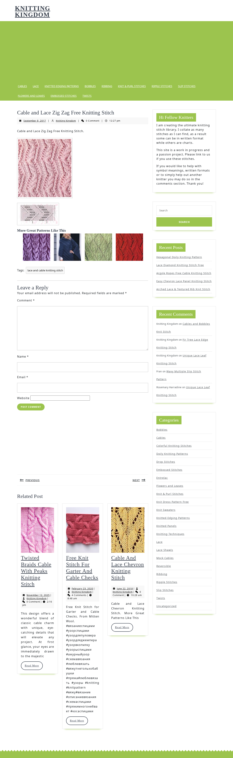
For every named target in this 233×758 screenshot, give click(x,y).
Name (23, 356)
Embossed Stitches (64, 96)
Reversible (163, 566)
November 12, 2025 (38, 595)
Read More (33, 665)
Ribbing (107, 86)
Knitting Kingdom (32, 11)
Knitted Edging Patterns (62, 86)
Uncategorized (166, 606)
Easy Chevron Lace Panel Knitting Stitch (184, 281)
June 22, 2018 (125, 588)
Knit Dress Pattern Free (172, 502)
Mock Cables (165, 558)
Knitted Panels (166, 526)
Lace (36, 86)
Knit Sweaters (165, 510)
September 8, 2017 (34, 120)
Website (23, 398)
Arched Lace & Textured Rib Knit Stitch (183, 289)
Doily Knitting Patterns (172, 453)
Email (22, 377)
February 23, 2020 (82, 588)
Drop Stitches (165, 461)
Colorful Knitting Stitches (174, 445)
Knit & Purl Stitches (132, 86)
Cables (22, 86)
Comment (26, 300)
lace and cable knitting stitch (45, 270)
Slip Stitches (187, 86)
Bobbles (90, 86)
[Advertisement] (116, 51)
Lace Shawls (164, 550)
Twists (87, 96)
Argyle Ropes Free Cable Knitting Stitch (183, 273)
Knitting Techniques (170, 534)
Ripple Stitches (162, 86)
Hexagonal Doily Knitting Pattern (179, 257)
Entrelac (162, 478)
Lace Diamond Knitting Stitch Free (180, 265)
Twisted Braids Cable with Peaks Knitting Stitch (36, 571)
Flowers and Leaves (31, 96)
